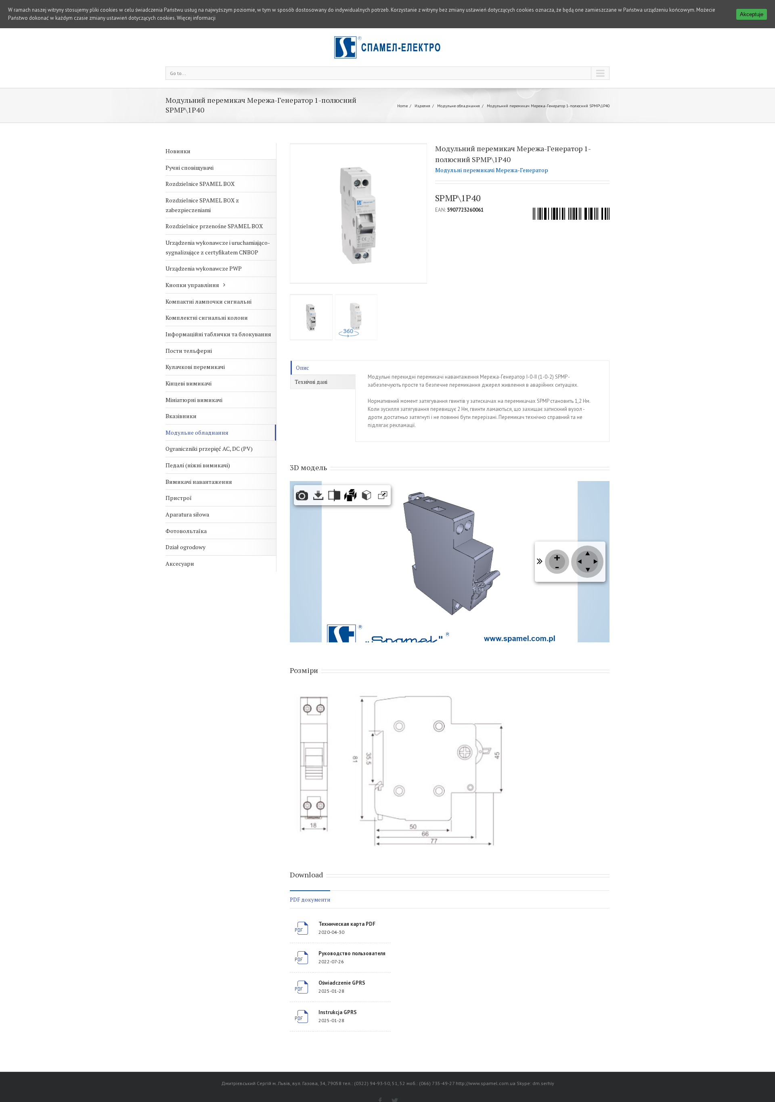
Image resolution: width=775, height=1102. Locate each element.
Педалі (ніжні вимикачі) (197, 465)
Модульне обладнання (458, 105)
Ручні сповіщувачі (189, 167)
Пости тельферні (188, 350)
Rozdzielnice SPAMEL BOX (200, 183)
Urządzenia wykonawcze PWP (203, 268)
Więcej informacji (196, 18)
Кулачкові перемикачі (195, 367)
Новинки (178, 151)
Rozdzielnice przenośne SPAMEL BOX (214, 226)
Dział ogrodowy (185, 547)
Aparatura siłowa (187, 514)
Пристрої (178, 498)
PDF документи (310, 899)
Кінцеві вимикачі (188, 383)
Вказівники (181, 416)
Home (402, 105)
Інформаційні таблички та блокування (218, 334)
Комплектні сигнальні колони (206, 317)
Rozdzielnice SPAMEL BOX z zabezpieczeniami (202, 205)
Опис (302, 367)
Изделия (422, 105)
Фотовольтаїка (186, 531)
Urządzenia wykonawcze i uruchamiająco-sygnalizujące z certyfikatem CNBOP (217, 247)
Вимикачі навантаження (198, 481)
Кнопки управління (192, 285)
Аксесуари (179, 563)
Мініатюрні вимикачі (193, 400)
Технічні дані (311, 381)
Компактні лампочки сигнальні (208, 301)
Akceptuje (751, 14)
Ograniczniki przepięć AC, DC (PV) (209, 448)
